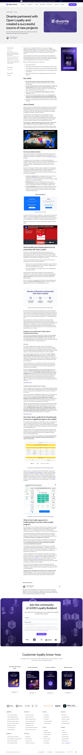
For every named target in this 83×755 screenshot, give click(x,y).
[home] (12, 4)
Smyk (26, 158)
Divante (34, 50)
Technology (42, 4)
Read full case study (27, 382)
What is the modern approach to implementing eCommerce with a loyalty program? (13, 62)
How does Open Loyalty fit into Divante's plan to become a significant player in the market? (13, 58)
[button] (23, 4)
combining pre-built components (35, 472)
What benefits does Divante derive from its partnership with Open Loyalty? (13, 54)
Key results (9, 49)
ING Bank (50, 156)
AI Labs (36, 4)
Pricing (62, 4)
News (16, 12)
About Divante (10, 51)
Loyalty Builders (9, 12)
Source (51, 467)
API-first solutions (37, 559)
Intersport (54, 156)
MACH (33, 177)
